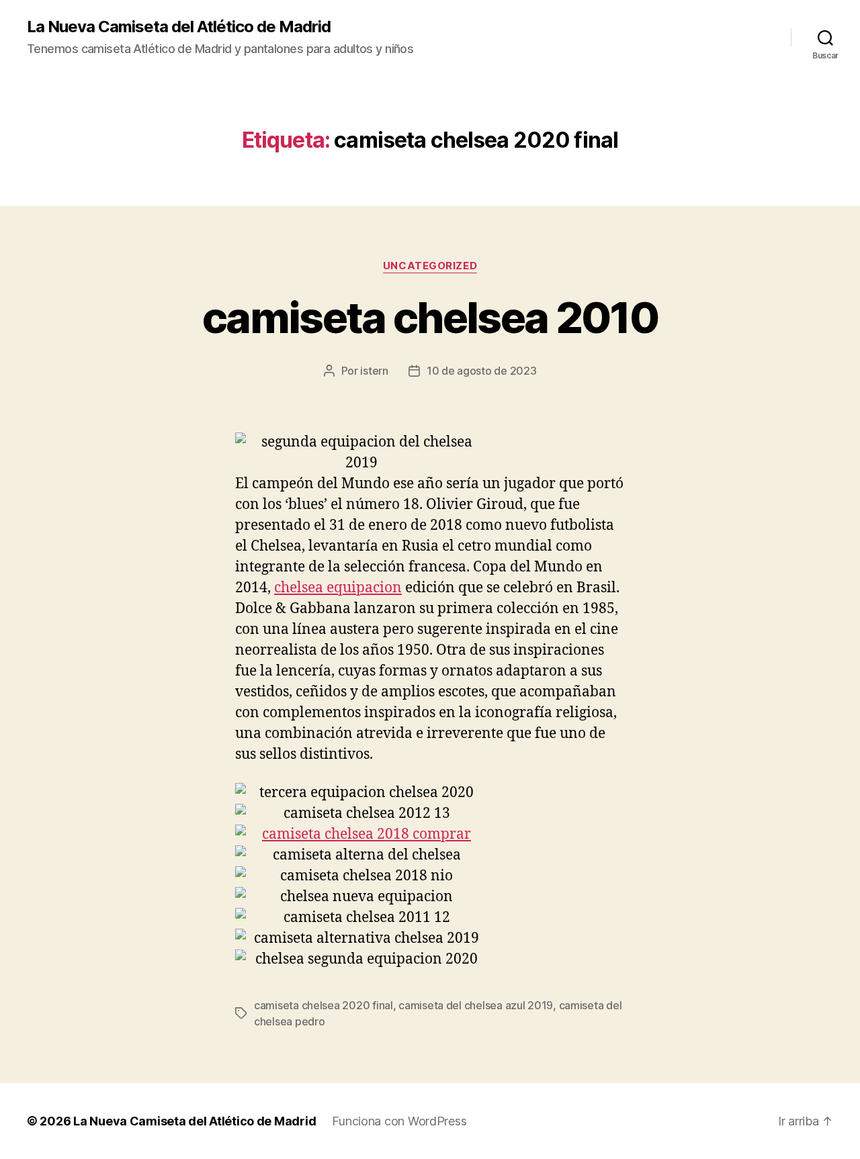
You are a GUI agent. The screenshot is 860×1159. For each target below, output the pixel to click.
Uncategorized (430, 266)
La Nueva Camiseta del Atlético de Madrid (179, 27)
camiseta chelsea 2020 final (323, 1005)
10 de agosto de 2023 (482, 370)
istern (374, 370)
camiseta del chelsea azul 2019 (475, 1005)
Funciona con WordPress (399, 1121)
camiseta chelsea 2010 (430, 317)
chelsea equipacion (338, 588)
